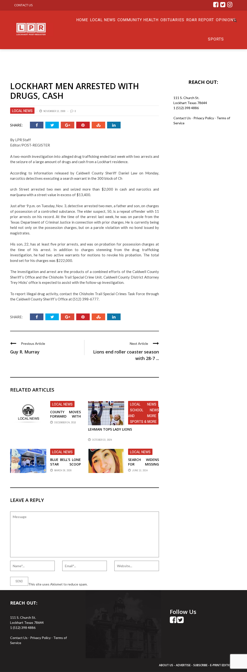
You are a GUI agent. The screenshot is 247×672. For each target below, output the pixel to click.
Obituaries (172, 20)
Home (82, 20)
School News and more (143, 412)
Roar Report (200, 20)
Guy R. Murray (25, 352)
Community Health (137, 20)
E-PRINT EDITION (221, 665)
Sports (216, 39)
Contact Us (23, 5)
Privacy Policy (204, 118)
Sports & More (143, 421)
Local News (103, 20)
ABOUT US (166, 665)
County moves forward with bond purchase (65, 416)
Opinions (226, 20)
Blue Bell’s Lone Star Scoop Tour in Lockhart (65, 466)
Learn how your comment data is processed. (121, 584)
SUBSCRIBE (200, 665)
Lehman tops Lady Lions (110, 429)
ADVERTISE (183, 665)
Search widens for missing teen (143, 464)
